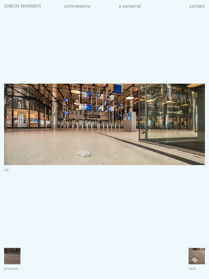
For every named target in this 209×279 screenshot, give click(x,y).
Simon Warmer (22, 6)
